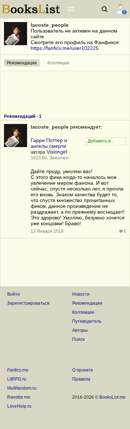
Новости (81, 294)
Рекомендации (22, 62)
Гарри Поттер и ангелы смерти (49, 143)
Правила (81, 379)
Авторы (80, 330)
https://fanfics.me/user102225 (65, 48)
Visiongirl (57, 152)
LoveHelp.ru (19, 406)
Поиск (78, 339)
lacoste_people (50, 25)
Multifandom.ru (21, 388)
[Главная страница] (31, 13)
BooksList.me (112, 397)
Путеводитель (86, 321)
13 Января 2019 (47, 231)
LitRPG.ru (16, 379)
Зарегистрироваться (28, 303)
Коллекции (58, 62)
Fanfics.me (18, 370)
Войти (13, 294)
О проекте (82, 370)
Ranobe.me (18, 397)
